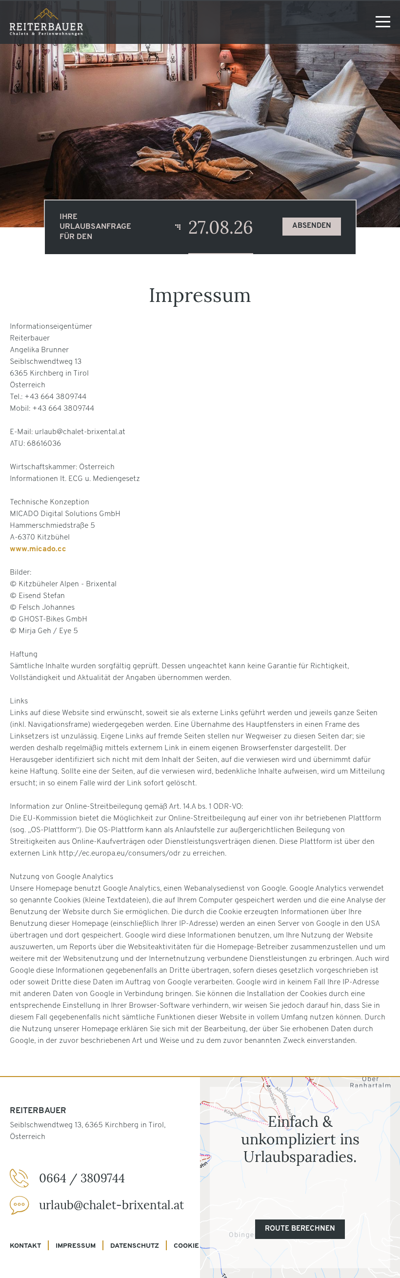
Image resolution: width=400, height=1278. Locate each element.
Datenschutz (134, 1246)
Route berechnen (300, 1229)
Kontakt (25, 1246)
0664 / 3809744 (82, 1178)
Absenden (311, 226)
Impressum (76, 1246)
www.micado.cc (38, 549)
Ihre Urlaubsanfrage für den (95, 227)
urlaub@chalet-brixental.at (111, 1205)
